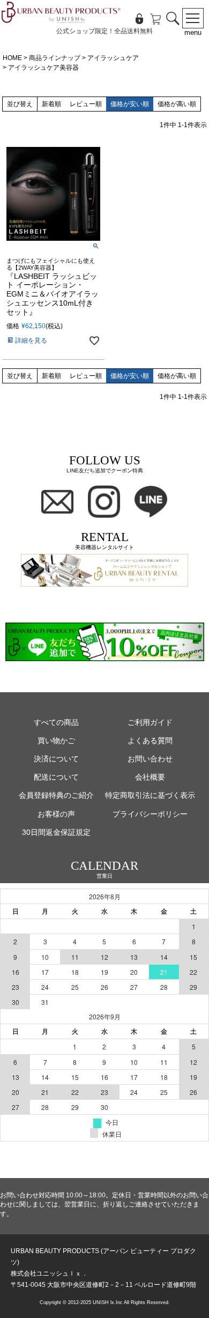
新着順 (51, 104)
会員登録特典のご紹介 (56, 795)
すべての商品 (56, 723)
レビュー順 (86, 104)
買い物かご (56, 741)
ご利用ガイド (150, 723)
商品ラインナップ (54, 58)
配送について (56, 777)
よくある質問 (150, 741)
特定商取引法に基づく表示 (150, 795)
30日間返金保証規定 (56, 832)
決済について (56, 759)
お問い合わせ (150, 759)
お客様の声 (56, 814)
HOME (12, 58)
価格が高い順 (177, 104)
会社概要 (150, 777)
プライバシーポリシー (150, 814)
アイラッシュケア (113, 58)
